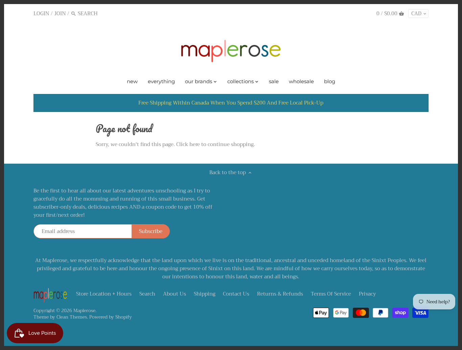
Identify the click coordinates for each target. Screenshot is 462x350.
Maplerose (84, 310)
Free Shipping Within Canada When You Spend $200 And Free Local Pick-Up (230, 102)
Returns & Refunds (280, 293)
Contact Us (236, 293)
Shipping (204, 293)
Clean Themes (71, 317)
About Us (174, 293)
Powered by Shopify (110, 317)
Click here (188, 144)
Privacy (367, 293)
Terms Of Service (331, 293)
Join (60, 13)
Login (41, 13)
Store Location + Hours (104, 293)
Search (147, 293)
